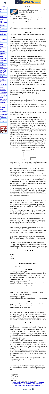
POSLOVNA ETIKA (28, 384)
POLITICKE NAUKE (17, 384)
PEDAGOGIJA (13, 384)
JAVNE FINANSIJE (23, 383)
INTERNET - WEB (18, 383)
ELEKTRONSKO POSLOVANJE (33, 382)
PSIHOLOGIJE (3, 6)
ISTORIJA (21, 383)
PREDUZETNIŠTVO (38, 384)
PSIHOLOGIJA (4, 124)
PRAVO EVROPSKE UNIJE (34, 384)
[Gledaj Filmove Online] (3, 133)
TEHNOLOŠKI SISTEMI (32, 385)
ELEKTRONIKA (29, 382)
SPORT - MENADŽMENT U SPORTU (25, 385)
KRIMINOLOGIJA (34, 383)
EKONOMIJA (27, 382)
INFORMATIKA (15, 383)
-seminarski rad (3, 7)
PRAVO (31, 384)
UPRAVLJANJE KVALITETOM (40, 385)
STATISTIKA (29, 385)
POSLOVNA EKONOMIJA (24, 384)
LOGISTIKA (41, 383)
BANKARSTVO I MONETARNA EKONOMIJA (19, 382)
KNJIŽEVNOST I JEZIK (38, 383)
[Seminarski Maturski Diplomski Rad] (28, 3)
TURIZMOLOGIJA (36, 385)
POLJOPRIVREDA (20, 384)
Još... (4, 125)
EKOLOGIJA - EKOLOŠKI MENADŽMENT (40, 382)
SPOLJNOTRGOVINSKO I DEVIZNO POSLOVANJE (17, 385)
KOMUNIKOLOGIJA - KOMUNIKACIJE (29, 383)
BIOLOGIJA (24, 382)
